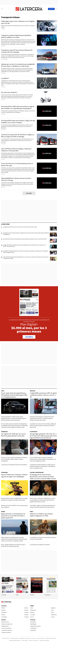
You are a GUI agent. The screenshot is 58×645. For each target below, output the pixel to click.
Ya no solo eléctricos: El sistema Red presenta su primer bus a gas (17, 164)
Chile (2, 391)
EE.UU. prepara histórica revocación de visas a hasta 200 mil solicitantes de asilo (13, 545)
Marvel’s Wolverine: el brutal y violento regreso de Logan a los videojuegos (14, 475)
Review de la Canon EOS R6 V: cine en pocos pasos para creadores (14, 506)
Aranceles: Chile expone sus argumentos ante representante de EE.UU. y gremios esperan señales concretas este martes (42, 418)
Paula (31, 511)
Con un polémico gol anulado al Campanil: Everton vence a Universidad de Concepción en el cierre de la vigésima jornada (43, 459)
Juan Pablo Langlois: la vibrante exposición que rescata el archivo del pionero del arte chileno (42, 506)
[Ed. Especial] (51, 593)
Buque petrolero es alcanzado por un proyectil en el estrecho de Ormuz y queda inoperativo (13, 516)
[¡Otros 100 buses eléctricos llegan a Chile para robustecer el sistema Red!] (47, 153)
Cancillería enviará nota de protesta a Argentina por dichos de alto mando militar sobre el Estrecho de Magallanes (26, 233)
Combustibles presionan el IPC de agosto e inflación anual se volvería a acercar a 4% (43, 395)
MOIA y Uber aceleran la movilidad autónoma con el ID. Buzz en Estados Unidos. (18, 26)
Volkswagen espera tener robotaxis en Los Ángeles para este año (18, 22)
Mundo (3, 511)
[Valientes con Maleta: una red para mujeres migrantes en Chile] (43, 527)
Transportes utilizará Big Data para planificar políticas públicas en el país (16, 36)
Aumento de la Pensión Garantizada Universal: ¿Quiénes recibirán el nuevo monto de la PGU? (25, 239)
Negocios (32, 391)
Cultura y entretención (36, 472)
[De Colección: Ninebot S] (47, 97)
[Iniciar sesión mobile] (56, 9)
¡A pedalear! (5, 78)
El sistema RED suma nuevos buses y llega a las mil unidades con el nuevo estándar (18, 121)
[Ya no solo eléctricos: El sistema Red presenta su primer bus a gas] (47, 168)
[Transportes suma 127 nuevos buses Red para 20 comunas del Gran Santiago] (47, 54)
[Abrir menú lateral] (2, 9)
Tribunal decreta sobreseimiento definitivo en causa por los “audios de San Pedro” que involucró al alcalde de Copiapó (26, 257)
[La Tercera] (7, 593)
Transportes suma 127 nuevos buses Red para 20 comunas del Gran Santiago (16, 51)
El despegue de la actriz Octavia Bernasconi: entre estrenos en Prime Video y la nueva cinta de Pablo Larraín (43, 476)
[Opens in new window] (36, 593)
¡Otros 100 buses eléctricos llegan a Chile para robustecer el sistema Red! (16, 150)
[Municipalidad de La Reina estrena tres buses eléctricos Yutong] (47, 183)
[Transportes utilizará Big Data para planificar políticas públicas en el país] (47, 40)
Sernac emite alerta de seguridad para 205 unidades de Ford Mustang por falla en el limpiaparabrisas (14, 395)
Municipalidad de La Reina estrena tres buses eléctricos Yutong (16, 179)
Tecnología (4, 472)
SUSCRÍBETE (29, 337)
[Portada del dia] (29, 315)
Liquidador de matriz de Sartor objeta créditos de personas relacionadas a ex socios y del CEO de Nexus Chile (43, 425)
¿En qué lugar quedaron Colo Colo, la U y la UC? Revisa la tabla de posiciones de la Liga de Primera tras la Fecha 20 (43, 436)
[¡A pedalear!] (47, 83)
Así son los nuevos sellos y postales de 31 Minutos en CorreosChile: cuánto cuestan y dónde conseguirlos (14, 459)
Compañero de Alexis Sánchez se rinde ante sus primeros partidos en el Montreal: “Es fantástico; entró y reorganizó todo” (25, 251)
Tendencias (4, 431)
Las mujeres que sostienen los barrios (40, 544)
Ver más (29, 193)
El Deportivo (33, 431)
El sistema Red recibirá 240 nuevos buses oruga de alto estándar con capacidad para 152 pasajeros (17, 107)
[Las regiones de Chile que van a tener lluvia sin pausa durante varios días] (53, 228)
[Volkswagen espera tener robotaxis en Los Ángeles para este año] (47, 26)
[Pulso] (22, 593)
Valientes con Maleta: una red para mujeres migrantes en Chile (41, 515)
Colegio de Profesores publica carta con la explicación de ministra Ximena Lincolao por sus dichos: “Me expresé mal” (24, 245)
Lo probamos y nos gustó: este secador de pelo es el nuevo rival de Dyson (43, 538)
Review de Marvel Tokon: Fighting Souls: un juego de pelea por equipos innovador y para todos (14, 499)
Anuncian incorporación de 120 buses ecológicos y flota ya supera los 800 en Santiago (17, 135)
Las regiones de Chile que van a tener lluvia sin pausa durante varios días (20, 227)
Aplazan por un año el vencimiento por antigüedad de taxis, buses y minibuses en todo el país (18, 65)
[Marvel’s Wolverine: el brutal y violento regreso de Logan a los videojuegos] (14, 487)
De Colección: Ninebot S (9, 92)
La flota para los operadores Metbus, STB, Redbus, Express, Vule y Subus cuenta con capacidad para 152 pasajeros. (18, 111)
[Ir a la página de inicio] (29, 9)
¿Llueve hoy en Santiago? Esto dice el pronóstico (14, 464)
